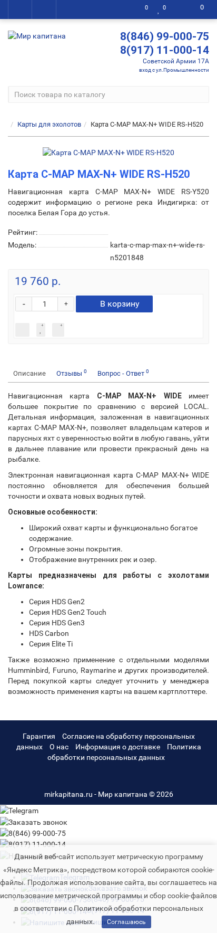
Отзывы (71, 372)
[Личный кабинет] (179, 9)
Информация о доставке (117, 746)
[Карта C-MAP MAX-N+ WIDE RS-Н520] (108, 152)
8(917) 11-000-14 (164, 50)
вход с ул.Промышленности (174, 70)
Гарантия (39, 736)
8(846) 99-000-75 (164, 36)
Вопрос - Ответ (123, 372)
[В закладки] (40, 330)
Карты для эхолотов (49, 124)
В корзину (120, 304)
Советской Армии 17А (176, 61)
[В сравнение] (58, 330)
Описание (29, 373)
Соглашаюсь (126, 922)
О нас (59, 746)
